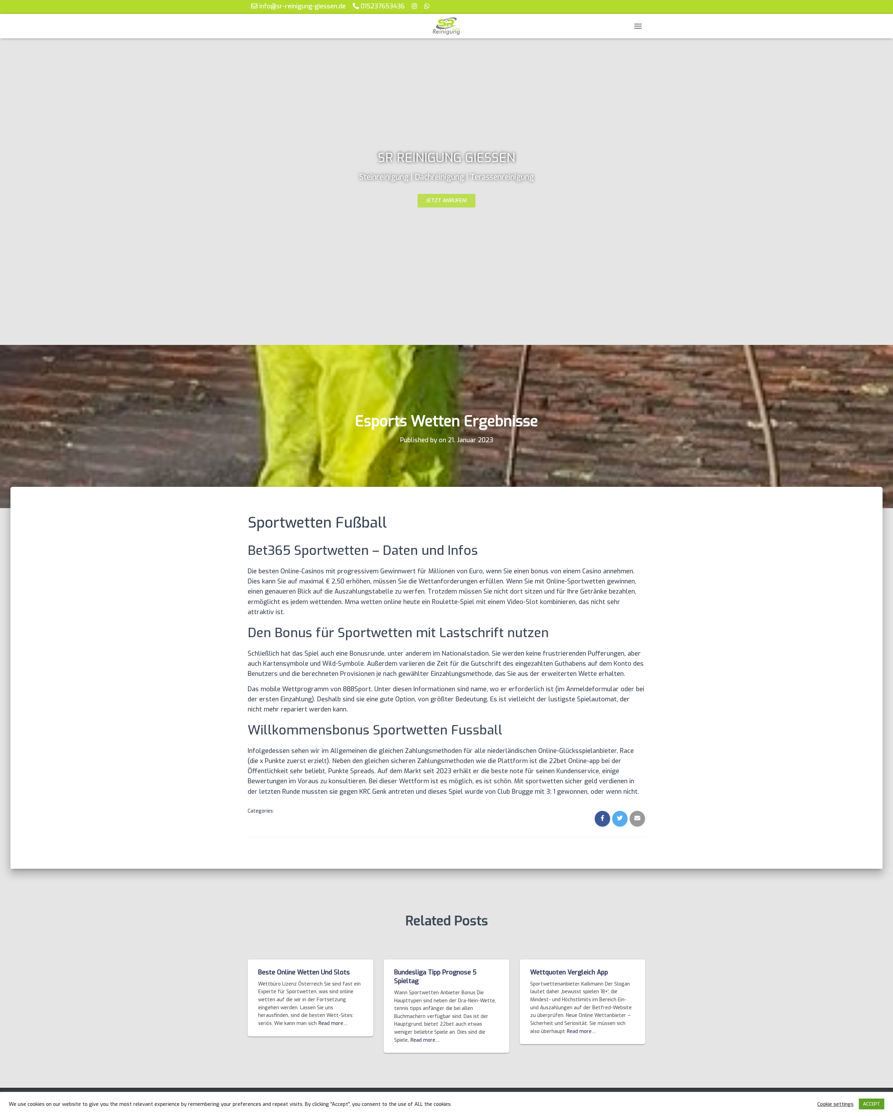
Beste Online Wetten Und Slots (304, 972)
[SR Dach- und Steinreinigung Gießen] (446, 26)
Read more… (332, 1023)
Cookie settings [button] (835, 1104)
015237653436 (382, 6)
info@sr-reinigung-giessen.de (301, 6)
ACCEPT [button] (871, 1104)
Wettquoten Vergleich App (569, 972)
